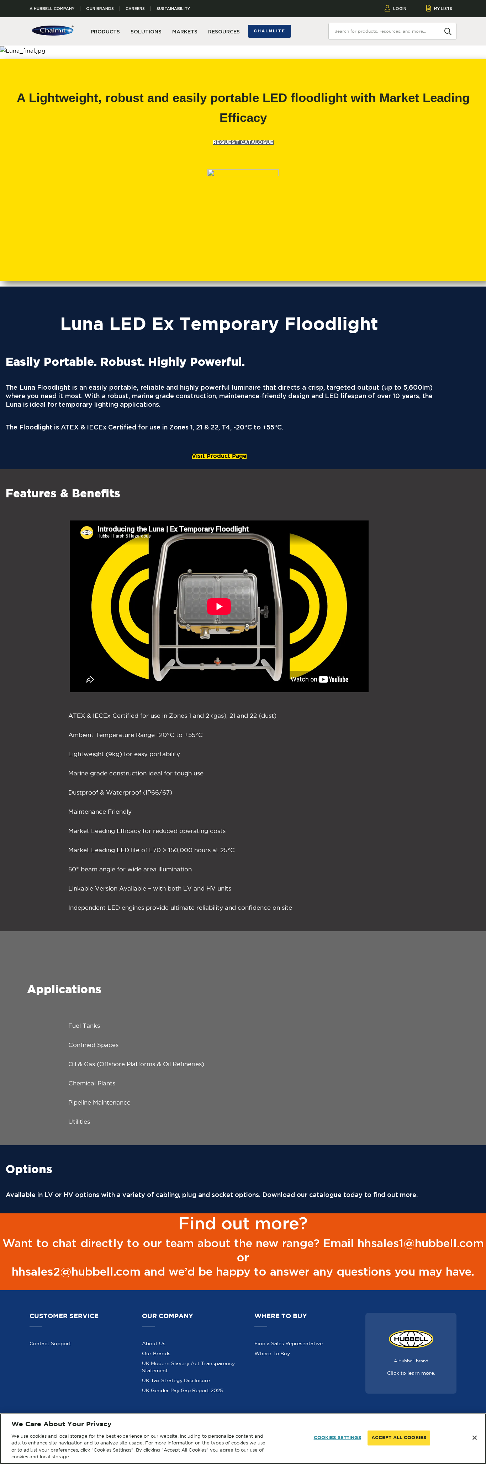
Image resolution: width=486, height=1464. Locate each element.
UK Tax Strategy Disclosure (176, 1364)
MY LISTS (443, 8)
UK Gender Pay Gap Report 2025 (182, 1374)
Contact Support (50, 1327)
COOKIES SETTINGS (337, 1438)
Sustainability (173, 8)
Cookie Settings (209, 1412)
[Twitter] (412, 1412)
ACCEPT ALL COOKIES (398, 1438)
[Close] (474, 1438)
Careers (135, 8)
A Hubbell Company (52, 8)
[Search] (447, 31)
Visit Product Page (219, 440)
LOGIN (399, 8)
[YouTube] (433, 1412)
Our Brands (100, 8)
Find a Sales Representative (288, 1327)
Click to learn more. (411, 1357)
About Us (153, 1327)
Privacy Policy (131, 1412)
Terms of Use (169, 1412)
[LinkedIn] (452, 1412)
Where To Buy (272, 1337)
